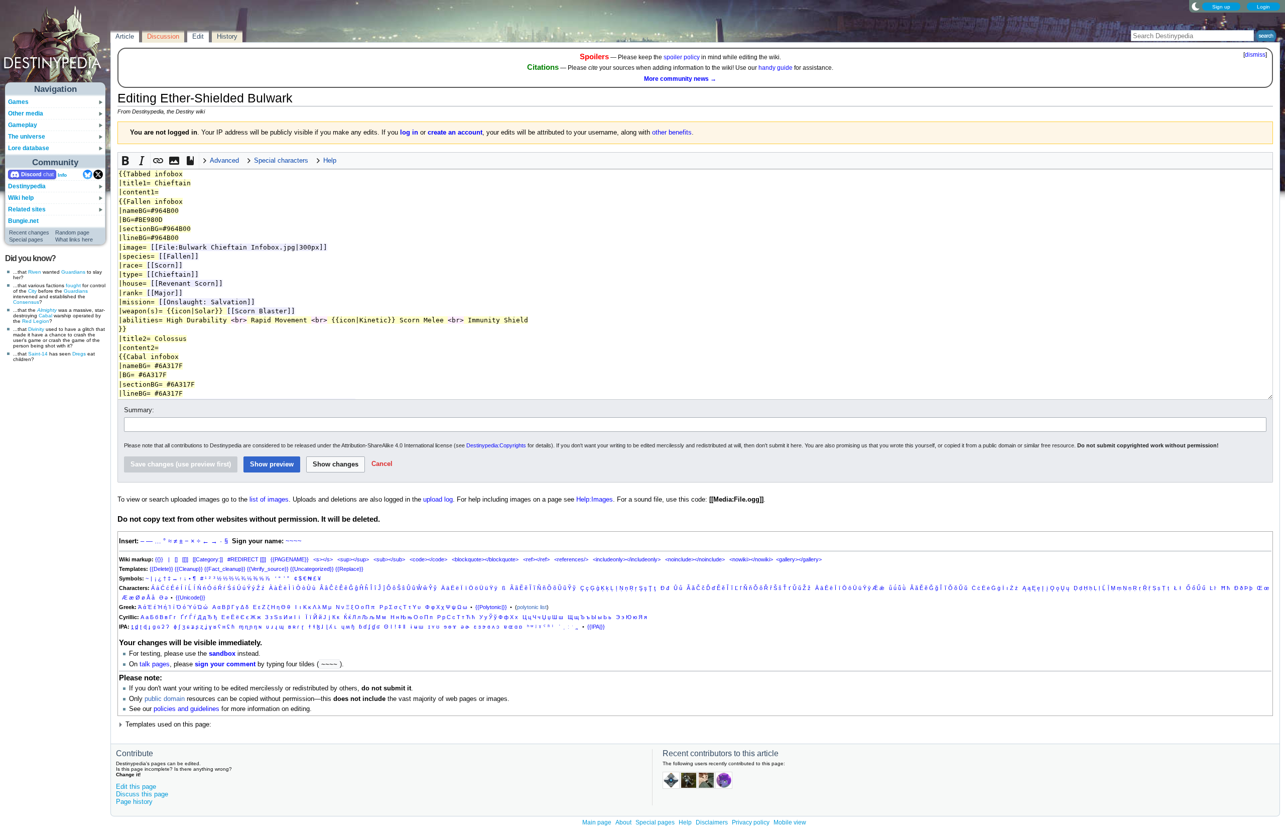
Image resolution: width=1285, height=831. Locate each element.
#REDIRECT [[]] (246, 559)
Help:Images (594, 499)
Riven (34, 272)
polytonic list (532, 607)
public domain (165, 698)
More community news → (680, 78)
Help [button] (329, 160)
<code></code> (428, 559)
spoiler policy (682, 57)
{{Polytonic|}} (491, 607)
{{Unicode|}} (190, 598)
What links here (74, 239)
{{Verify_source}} (268, 569)
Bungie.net (23, 220)
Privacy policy (750, 822)
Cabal (45, 315)
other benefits (672, 132)
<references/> (571, 559)
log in (409, 132)
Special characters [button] (281, 160)
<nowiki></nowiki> (751, 559)
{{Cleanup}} (189, 569)
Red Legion (35, 321)
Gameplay (22, 125)
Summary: (139, 410)
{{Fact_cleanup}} (224, 569)
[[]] (185, 559)
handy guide (775, 67)
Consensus (26, 302)
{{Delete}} (161, 569)
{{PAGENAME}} (290, 559)
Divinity (36, 329)
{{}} (159, 559)
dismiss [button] (1255, 54)
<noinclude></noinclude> (695, 559)
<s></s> (323, 559)
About (623, 822)
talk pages (155, 664)
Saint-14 (38, 354)
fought (73, 285)
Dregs (79, 354)
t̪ (132, 627)
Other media (25, 113)
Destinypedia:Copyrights (496, 445)
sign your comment (225, 664)
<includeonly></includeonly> (627, 559)
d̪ (136, 627)
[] (176, 559)
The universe (26, 136)
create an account (455, 132)
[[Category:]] (208, 559)
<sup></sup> (353, 559)
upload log (438, 499)
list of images (269, 499)
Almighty (47, 310)
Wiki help (21, 197)
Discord (31, 174)
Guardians (73, 272)
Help (685, 822)
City (32, 291)
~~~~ (294, 541)
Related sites (27, 209)
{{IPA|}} (596, 627)
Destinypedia (27, 186)
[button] (126, 161)
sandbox (222, 653)
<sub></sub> (389, 559)
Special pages (26, 239)
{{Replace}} (349, 569)
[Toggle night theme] (1196, 6)
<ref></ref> (536, 559)
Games (18, 101)
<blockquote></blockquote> (485, 559)
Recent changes (29, 232)
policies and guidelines (186, 709)
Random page (72, 232)
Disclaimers (712, 822)
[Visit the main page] (55, 46)
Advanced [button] (224, 160)
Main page (596, 822)
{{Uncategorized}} (312, 569)
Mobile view (790, 822)
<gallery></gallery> (799, 559)
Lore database (28, 148)
